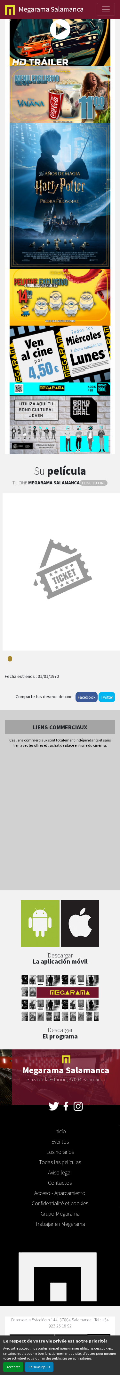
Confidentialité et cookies (60, 1203)
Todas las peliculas (60, 1162)
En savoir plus (39, 1366)
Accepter (13, 1366)
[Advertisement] (60, 819)
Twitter (107, 697)
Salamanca (51, 8)
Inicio (60, 1131)
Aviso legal (60, 1172)
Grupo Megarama (60, 1213)
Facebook (86, 697)
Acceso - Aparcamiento (59, 1193)
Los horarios (60, 1151)
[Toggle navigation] (106, 9)
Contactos (60, 1182)
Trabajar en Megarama (60, 1223)
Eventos (60, 1141)
